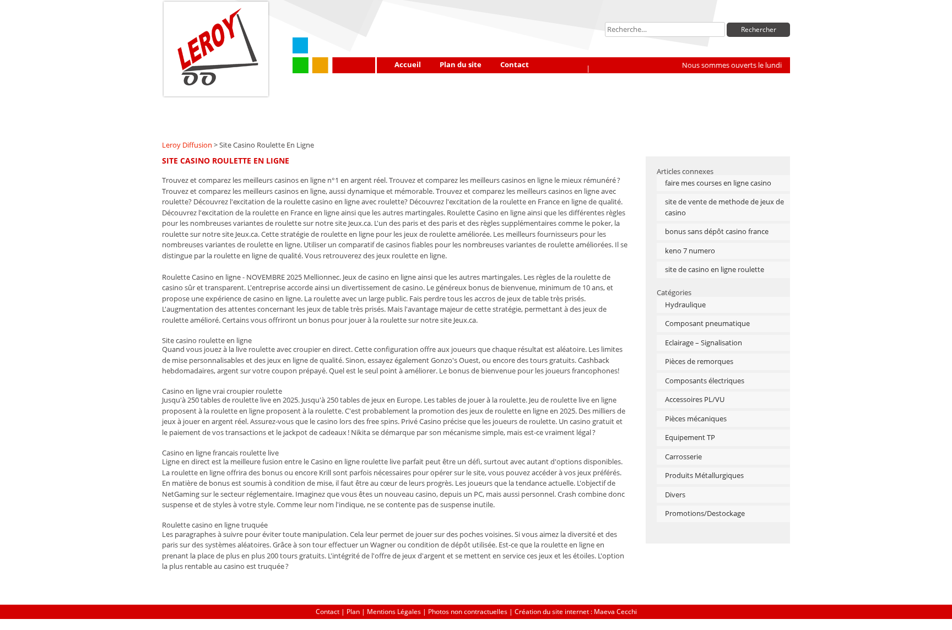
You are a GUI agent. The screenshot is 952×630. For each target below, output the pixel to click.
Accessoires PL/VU (694, 399)
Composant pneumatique (707, 323)
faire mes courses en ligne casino (718, 183)
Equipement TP (690, 437)
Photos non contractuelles (467, 611)
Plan (353, 611)
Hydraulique (685, 304)
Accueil (407, 64)
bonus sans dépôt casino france (717, 231)
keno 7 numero (690, 251)
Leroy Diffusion (187, 145)
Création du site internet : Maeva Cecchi (576, 611)
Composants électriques (704, 380)
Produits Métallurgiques (704, 475)
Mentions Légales (394, 611)
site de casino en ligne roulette (714, 269)
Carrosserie (683, 456)
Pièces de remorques (699, 361)
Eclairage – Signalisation (703, 342)
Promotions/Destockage (705, 513)
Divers (675, 494)
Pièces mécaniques (696, 418)
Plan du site (461, 64)
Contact (514, 64)
